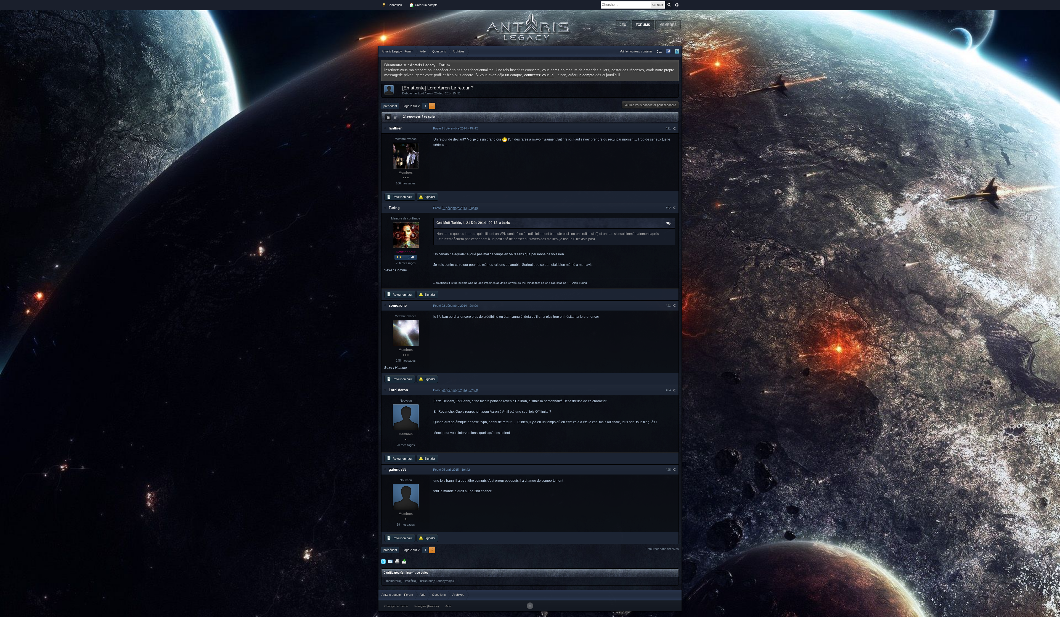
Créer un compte (426, 5)
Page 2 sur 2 (411, 106)
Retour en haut (402, 196)
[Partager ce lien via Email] (390, 561)
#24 (669, 390)
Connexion (394, 5)
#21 (669, 128)
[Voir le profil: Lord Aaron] (406, 417)
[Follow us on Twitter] (677, 51)
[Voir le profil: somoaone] (406, 333)
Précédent (390, 106)
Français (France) (426, 606)
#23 (669, 305)
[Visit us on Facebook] (668, 51)
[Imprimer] (397, 561)
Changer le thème (396, 606)
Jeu (623, 25)
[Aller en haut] (530, 605)
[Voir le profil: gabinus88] (406, 497)
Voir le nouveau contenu (636, 51)
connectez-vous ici (539, 75)
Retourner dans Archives (662, 548)
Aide (448, 606)
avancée (676, 5)
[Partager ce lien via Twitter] (383, 561)
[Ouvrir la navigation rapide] (659, 51)
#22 (669, 208)
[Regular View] (388, 117)
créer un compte (581, 75)
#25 (669, 469)
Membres (668, 25)
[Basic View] (396, 117)
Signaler (429, 196)
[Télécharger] (404, 561)
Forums (643, 25)
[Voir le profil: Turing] (406, 235)
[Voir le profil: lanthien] (406, 156)
